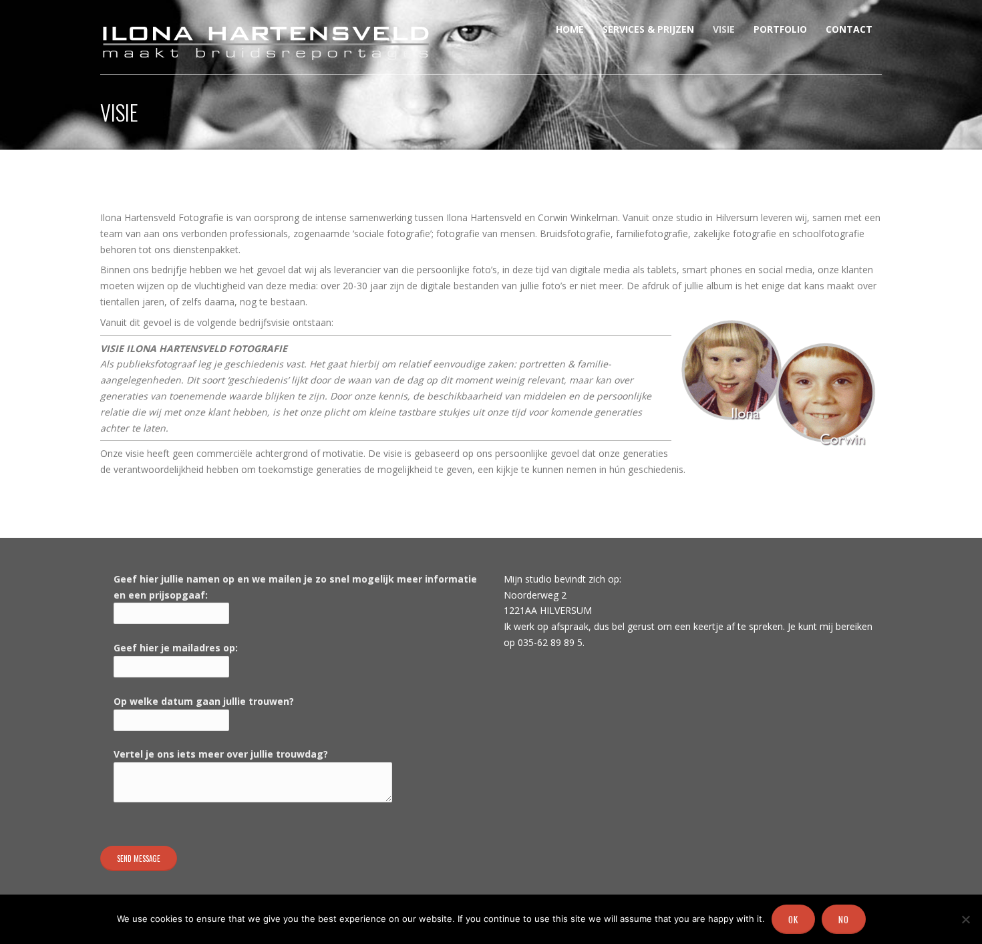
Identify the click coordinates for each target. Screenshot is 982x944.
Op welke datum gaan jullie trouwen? (204, 701)
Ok (793, 919)
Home (570, 29)
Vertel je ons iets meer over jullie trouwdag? (221, 754)
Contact (849, 29)
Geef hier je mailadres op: (176, 647)
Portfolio (780, 29)
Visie (724, 29)
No (843, 919)
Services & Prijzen (648, 29)
